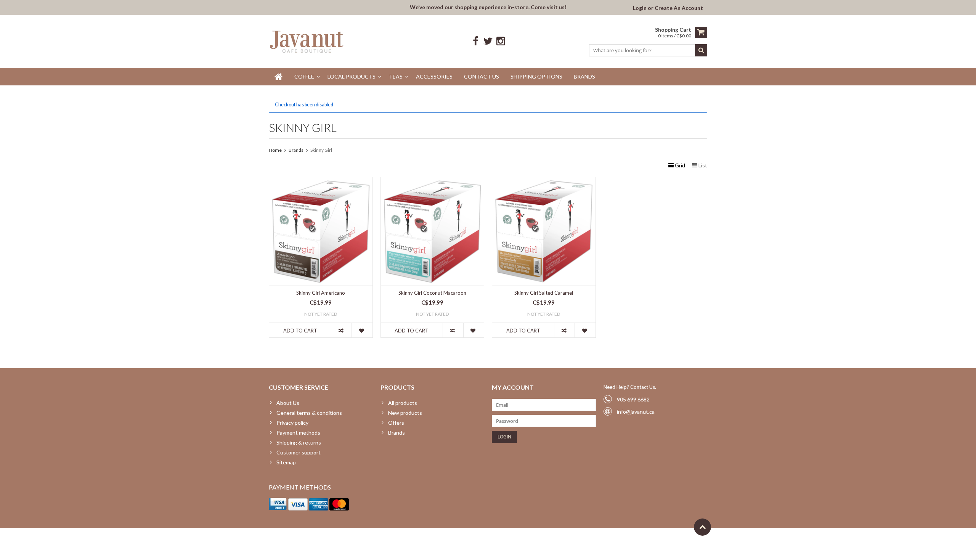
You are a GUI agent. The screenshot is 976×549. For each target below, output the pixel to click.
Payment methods (298, 432)
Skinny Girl (321, 150)
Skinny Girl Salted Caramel (543, 293)
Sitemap (286, 462)
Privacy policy (292, 422)
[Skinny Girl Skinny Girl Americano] (320, 181)
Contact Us (481, 76)
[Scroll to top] (702, 527)
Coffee (304, 76)
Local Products (351, 76)
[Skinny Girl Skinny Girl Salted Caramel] (544, 181)
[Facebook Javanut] (475, 41)
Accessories (434, 76)
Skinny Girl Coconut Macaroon (432, 293)
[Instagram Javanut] (501, 41)
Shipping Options (536, 76)
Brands (584, 76)
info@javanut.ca (636, 411)
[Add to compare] (341, 330)
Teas (396, 76)
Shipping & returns (298, 442)
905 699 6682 (633, 399)
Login (640, 8)
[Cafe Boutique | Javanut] (307, 41)
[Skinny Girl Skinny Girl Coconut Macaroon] (432, 181)
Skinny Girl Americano (320, 293)
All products (402, 403)
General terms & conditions (309, 412)
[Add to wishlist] (362, 330)
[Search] (701, 50)
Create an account (679, 8)
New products (405, 412)
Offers (396, 422)
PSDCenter (368, 537)
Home (275, 150)
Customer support (298, 452)
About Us (287, 403)
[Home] (279, 76)
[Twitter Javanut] (488, 41)
